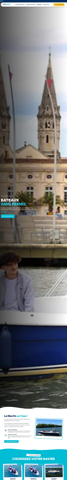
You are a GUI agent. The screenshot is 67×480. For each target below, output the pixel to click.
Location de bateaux (20, 4)
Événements (39, 4)
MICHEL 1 (54, 479)
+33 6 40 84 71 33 (59, 4)
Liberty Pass (46, 4)
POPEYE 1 (13, 479)
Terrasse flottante (30, 4)
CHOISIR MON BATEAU (8, 216)
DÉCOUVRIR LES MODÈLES (11, 441)
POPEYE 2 (33, 479)
